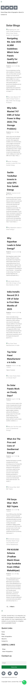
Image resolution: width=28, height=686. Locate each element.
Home (2, 12)
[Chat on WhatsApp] (24, 682)
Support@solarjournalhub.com (9, 677)
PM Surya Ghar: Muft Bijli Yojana (12, 503)
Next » (13, 606)
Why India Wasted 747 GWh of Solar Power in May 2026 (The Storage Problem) (13, 118)
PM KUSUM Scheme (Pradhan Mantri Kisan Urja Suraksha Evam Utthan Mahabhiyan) (14, 560)
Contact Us (4, 14)
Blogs (6, 12)
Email (3, 660)
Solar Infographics (13, 12)
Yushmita (9, 67)
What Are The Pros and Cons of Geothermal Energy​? (13, 446)
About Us (21, 12)
